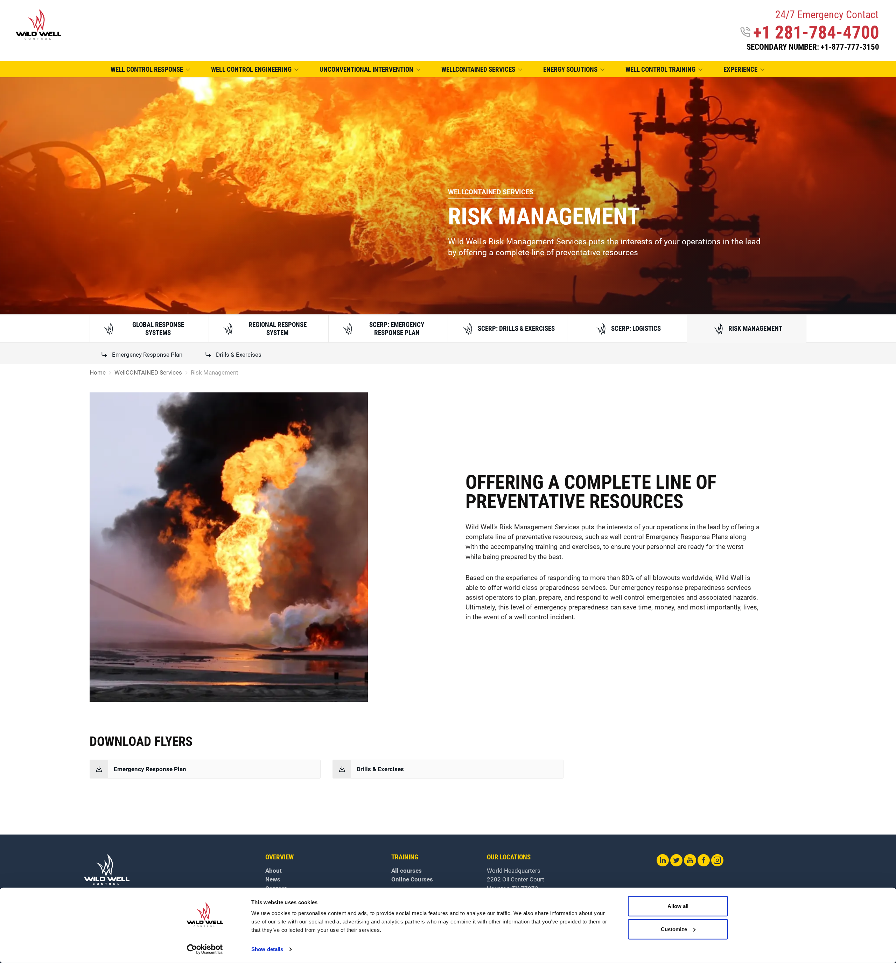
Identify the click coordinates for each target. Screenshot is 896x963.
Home (98, 373)
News (272, 879)
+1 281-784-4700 (816, 32)
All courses (406, 870)
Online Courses (412, 879)
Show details (267, 949)
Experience (740, 70)
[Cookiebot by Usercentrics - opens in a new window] (205, 949)
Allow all (677, 906)
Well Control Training (660, 70)
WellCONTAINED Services (478, 70)
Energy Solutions (570, 70)
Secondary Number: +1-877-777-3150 (813, 47)
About (273, 870)
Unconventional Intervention (366, 70)
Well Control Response (147, 70)
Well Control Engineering (251, 70)
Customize (674, 929)
